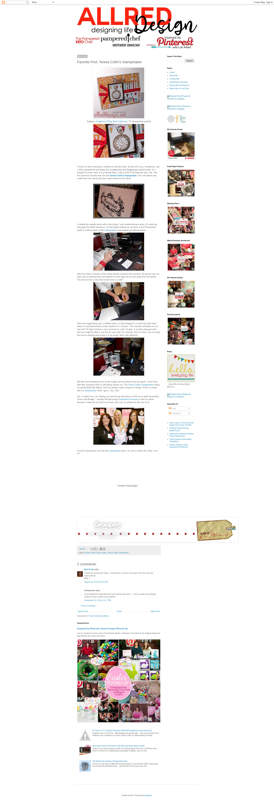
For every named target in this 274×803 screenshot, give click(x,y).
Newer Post (83, 611)
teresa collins (101, 553)
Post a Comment (88, 606)
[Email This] (92, 548)
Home (119, 611)
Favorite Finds (89, 553)
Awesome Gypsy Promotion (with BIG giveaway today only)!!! (118, 746)
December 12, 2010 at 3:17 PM (97, 600)
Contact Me (174, 79)
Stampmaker (110, 230)
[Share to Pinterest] (104, 548)
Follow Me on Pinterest (179, 85)
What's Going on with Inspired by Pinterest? (179, 446)
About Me (174, 75)
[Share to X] (98, 548)
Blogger (148, 795)
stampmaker (114, 451)
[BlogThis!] (95, 548)
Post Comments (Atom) (99, 616)
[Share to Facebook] (101, 548)
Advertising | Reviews (179, 82)
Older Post (155, 611)
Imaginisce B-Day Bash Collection (111, 121)
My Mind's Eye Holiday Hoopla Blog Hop (109, 761)
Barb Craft (89, 569)
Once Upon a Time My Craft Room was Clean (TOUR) (181, 424)
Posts (173, 408)
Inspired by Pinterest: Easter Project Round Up (102, 628)
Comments (176, 413)
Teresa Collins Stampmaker (123, 175)
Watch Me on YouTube (179, 88)
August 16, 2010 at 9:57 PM (96, 582)
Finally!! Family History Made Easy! (179, 429)
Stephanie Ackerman (128, 399)
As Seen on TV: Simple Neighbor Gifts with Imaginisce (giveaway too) (122, 730)
